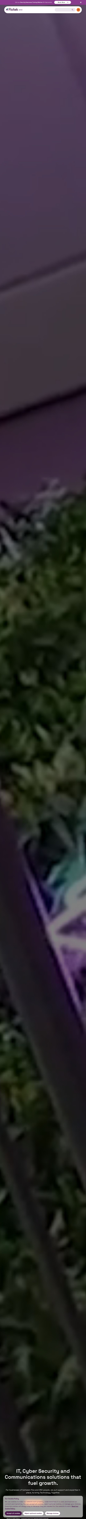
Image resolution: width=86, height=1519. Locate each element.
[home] (14, 10)
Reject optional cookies (33, 1513)
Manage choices (53, 1513)
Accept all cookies (13, 1513)
